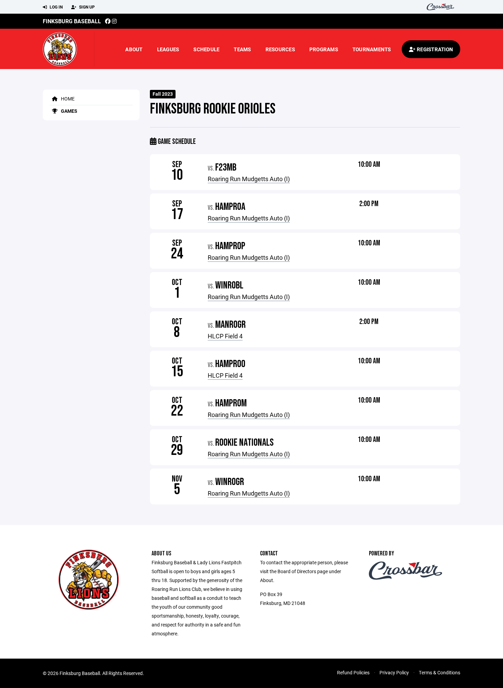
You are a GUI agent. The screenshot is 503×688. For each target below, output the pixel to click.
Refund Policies (353, 672)
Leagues (168, 49)
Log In (56, 7)
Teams (242, 49)
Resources (280, 49)
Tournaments (371, 49)
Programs (323, 49)
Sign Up (86, 7)
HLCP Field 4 (225, 336)
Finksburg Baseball (72, 21)
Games (68, 111)
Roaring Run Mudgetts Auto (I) (249, 179)
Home (67, 98)
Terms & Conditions (439, 672)
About (133, 49)
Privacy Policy (394, 672)
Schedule (206, 49)
